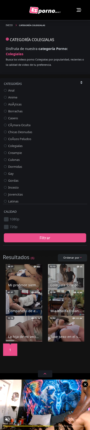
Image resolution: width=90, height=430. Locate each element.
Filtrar (45, 237)
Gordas (12, 180)
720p (14, 226)
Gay (10, 173)
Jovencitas (15, 194)
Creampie (14, 153)
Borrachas (15, 111)
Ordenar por (71, 257)
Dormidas (14, 166)
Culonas (13, 160)
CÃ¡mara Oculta (18, 125)
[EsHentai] (45, 10)
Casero (12, 118)
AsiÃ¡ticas (14, 104)
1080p (14, 219)
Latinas (12, 201)
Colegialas (15, 146)
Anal (10, 90)
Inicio (9, 25)
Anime (12, 97)
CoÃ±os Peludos (19, 139)
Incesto (13, 187)
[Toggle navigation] (79, 10)
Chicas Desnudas (19, 132)
